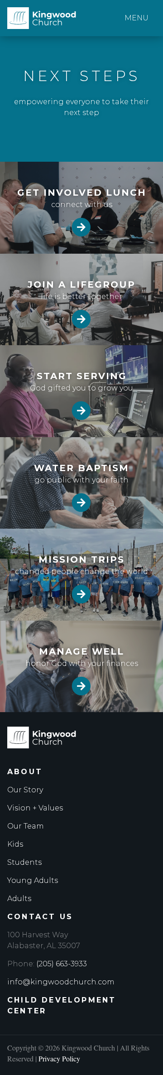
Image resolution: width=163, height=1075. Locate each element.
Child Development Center (61, 1005)
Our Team (25, 826)
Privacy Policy (59, 1058)
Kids (15, 844)
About (25, 771)
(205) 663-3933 (61, 963)
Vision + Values (35, 808)
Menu (137, 18)
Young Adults (32, 880)
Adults (19, 898)
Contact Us (40, 916)
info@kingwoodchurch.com (61, 982)
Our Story (25, 790)
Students (24, 862)
